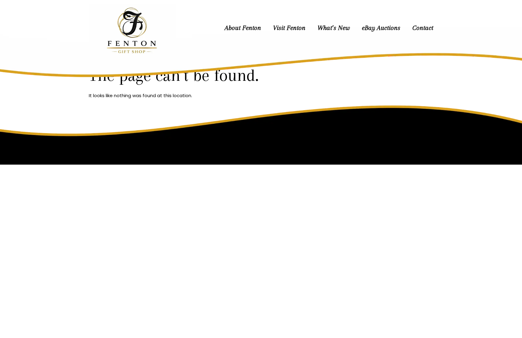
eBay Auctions (381, 28)
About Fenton (243, 28)
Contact (422, 28)
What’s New (333, 28)
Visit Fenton (289, 28)
